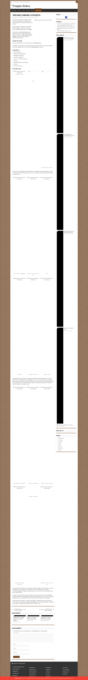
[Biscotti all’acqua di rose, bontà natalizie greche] (60, 279)
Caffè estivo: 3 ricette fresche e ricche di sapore (18, 619)
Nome (14, 644)
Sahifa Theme (18, 678)
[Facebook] (66, 17)
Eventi (23, 10)
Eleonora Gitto (16, 17)
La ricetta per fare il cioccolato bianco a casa (69, 135)
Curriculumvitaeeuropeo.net (18, 666)
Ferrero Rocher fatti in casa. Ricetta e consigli (20, 609)
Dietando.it (48, 669)
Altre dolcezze (38, 10)
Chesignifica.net (32, 674)
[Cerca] (77, 2)
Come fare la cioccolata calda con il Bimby (66, 23)
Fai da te (32, 10)
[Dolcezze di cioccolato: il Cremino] (57, 424)
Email (14, 648)
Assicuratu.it (65, 667)
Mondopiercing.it (32, 669)
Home (12, 1)
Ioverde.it (48, 674)
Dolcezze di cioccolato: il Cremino (65, 425)
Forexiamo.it (48, 667)
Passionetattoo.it (15, 669)
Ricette (27, 10)
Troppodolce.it (15, 671)
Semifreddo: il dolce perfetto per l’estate (46, 618)
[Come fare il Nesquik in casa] (60, 376)
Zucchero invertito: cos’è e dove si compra (66, 26)
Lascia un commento (33, 17)
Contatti (21, 1)
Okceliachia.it (32, 667)
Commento (16, 632)
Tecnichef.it (64, 674)
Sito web (15, 652)
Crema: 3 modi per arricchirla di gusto (31, 618)
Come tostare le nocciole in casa (64, 30)
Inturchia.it (48, 671)
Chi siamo (17, 1)
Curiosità (19, 10)
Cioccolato (14, 10)
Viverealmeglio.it (65, 669)
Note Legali (27, 1)
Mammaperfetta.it (33, 671)
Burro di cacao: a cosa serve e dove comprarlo (69, 38)
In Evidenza (60, 448)
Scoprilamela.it (15, 673)
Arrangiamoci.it (65, 671)
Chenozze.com (32, 676)
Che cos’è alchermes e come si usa (65, 25)
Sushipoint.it (48, 676)
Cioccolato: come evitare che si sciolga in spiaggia (45, 609)
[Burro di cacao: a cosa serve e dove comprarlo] (60, 85)
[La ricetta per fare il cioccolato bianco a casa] (60, 182)
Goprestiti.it (14, 675)
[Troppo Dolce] (20, 5)
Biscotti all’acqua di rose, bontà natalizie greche (69, 232)
